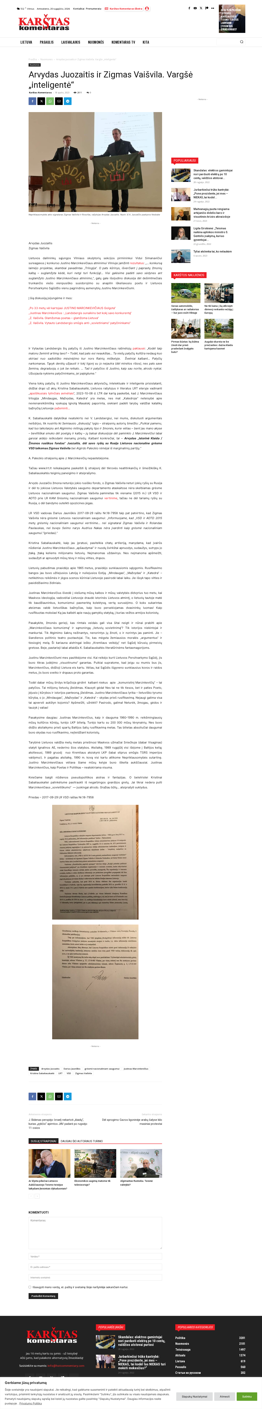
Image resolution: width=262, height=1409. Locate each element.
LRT (60, 1073)
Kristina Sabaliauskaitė (42, 1073)
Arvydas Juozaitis (50, 1068)
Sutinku (247, 1396)
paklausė (139, 348)
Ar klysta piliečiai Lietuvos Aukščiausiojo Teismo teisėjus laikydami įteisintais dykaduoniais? (231, 19)
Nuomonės (46, 59)
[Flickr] (213, 8)
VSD (69, 1073)
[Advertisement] (144, 23)
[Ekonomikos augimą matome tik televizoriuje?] (95, 1163)
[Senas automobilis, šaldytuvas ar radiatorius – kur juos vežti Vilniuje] (185, 293)
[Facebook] (189, 8)
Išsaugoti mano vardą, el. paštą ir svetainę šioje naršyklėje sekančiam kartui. (80, 1287)
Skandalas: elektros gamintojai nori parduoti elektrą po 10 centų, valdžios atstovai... (213, 174)
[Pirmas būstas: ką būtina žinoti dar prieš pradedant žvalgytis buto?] (185, 329)
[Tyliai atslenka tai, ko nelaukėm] (180, 256)
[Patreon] (207, 8)
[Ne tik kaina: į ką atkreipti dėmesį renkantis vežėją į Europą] (219, 293)
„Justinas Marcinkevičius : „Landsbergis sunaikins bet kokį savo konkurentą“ (80, 313)
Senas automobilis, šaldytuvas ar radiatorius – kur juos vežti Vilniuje (185, 309)
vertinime (110, 498)
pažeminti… (62, 408)
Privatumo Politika (30, 1403)
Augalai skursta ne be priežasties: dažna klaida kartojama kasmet (218, 345)
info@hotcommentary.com (66, 1365)
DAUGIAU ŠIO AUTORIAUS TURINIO (82, 1141)
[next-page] (37, 1196)
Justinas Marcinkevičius (136, 1068)
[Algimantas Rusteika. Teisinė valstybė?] (141, 1163)
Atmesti (225, 1396)
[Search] (241, 42)
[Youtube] (195, 8)
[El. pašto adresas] (59, 101)
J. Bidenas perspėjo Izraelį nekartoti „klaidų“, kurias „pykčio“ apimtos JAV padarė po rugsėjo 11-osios (58, 1124)
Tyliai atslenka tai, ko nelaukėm (213, 251)
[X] (41, 101)
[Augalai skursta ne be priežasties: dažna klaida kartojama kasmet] (219, 329)
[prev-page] (31, 1196)
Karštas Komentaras (40, 92)
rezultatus (137, 263)
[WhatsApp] (50, 101)
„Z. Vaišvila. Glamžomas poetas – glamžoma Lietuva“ (64, 318)
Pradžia (33, 59)
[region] (131, 1393)
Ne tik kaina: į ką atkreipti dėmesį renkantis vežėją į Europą (218, 309)
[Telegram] (68, 101)
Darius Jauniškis (72, 1068)
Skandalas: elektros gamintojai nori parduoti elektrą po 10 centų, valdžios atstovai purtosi (141, 1341)
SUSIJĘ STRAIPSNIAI (43, 1141)
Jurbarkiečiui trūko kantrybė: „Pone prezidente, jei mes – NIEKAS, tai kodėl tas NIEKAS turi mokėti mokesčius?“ (142, 1362)
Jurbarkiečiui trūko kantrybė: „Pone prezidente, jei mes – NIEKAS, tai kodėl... (211, 193)
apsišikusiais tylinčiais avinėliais (51, 393)
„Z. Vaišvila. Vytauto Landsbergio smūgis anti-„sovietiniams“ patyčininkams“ (80, 323)
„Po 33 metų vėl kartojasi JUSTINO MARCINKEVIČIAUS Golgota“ (72, 308)
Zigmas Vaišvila (83, 1073)
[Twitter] (201, 8)
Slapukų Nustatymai (194, 1396)
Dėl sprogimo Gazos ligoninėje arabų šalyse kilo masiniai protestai (132, 1122)
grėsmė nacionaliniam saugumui (102, 1068)
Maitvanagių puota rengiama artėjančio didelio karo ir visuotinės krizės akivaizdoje (212, 213)
